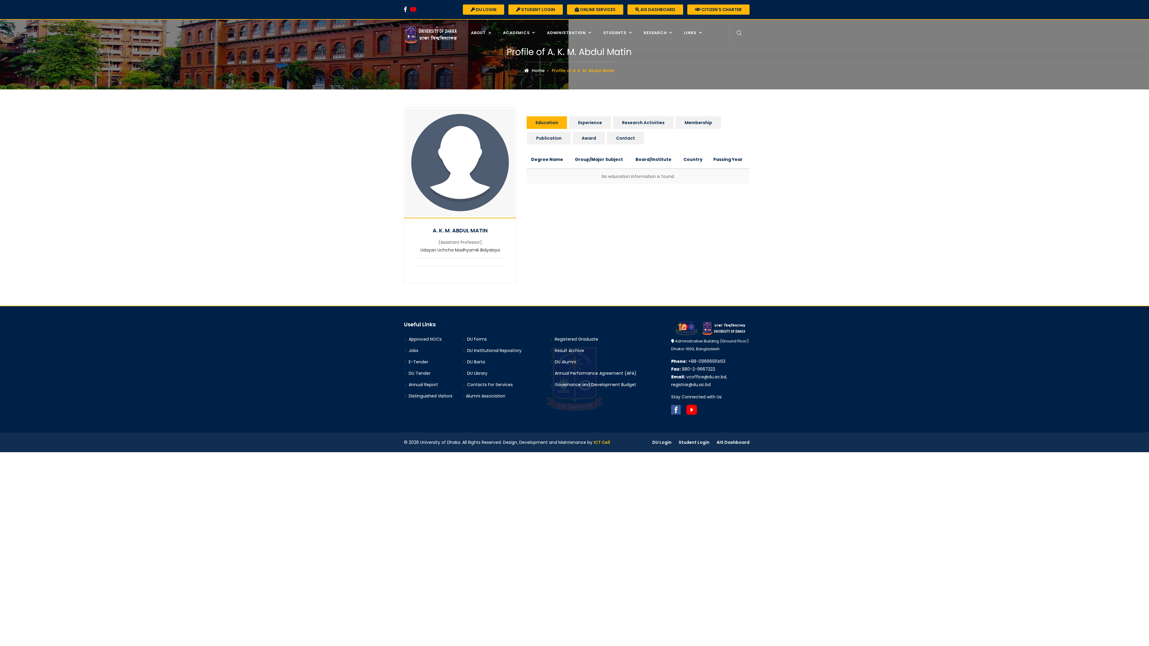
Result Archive (569, 351)
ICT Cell (602, 442)
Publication (549, 138)
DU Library (476, 373)
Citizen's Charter (721, 10)
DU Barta (475, 362)
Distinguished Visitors (430, 396)
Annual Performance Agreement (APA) (595, 373)
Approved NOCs (425, 339)
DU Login (485, 10)
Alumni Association (485, 396)
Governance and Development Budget (595, 385)
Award (589, 138)
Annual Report (423, 385)
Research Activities (643, 123)
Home (538, 71)
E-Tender (418, 362)
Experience (590, 123)
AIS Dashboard (657, 10)
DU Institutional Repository (494, 351)
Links (691, 33)
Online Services (597, 10)
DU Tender (419, 373)
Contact (625, 138)
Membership (698, 123)
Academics (517, 33)
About (479, 33)
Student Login (537, 10)
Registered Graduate (576, 339)
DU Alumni (565, 362)
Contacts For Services (489, 385)
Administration (567, 33)
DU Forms (476, 339)
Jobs (413, 351)
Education (547, 123)
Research (656, 33)
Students (615, 33)
